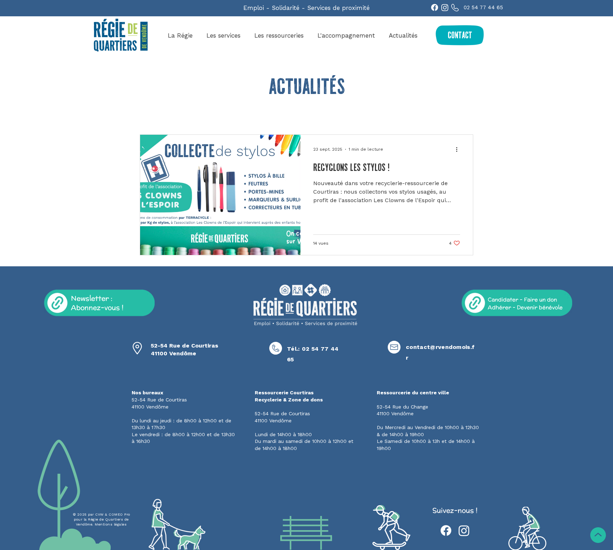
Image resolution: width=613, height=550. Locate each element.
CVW (99, 514)
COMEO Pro (119, 514)
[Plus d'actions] (459, 149)
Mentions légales (111, 524)
